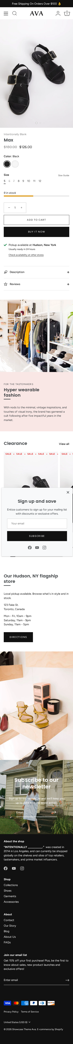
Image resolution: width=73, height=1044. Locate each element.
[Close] (68, 492)
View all (64, 444)
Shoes (7, 890)
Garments (10, 896)
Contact (9, 920)
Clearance (15, 443)
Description (16, 272)
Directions (18, 637)
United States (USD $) (15, 1022)
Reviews (14, 284)
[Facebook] (30, 547)
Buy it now (36, 231)
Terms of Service (30, 1011)
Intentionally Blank (15, 134)
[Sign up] (67, 980)
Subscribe (37, 536)
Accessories (11, 901)
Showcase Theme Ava (24, 1029)
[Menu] (6, 13)
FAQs (7, 942)
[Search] (14, 14)
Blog (6, 931)
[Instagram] (44, 547)
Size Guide (63, 175)
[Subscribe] (54, 812)
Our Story (10, 925)
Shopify (59, 1029)
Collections (11, 885)
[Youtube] (37, 547)
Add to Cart (36, 219)
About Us (10, 936)
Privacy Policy (11, 1011)
